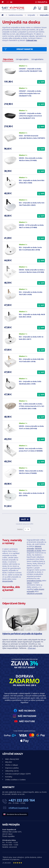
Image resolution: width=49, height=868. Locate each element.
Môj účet (8, 762)
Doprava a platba (12, 768)
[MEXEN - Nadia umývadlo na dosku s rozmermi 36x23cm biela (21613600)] (10, 272)
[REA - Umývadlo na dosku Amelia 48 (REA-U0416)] (10, 495)
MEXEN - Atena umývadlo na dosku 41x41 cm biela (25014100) (31, 427)
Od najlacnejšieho (22, 59)
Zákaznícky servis (12, 771)
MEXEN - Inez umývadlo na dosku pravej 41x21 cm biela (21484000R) (31, 449)
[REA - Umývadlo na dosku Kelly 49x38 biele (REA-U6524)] (10, 317)
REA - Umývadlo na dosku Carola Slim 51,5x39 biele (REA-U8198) (30, 248)
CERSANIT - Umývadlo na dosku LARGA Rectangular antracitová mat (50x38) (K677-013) (30, 115)
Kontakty (8, 776)
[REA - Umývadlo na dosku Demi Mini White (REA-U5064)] (10, 182)
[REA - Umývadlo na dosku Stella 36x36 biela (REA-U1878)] (10, 384)
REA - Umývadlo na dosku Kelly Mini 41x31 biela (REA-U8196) (31, 360)
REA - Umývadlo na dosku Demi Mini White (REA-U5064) (31, 181)
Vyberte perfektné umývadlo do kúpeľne (22, 633)
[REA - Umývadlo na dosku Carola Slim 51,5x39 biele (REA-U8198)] (10, 249)
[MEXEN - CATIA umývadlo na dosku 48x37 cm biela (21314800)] (10, 227)
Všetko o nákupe (11, 765)
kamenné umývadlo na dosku (34, 549)
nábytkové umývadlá (34, 593)
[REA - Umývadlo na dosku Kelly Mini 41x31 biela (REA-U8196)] (10, 361)
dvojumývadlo (7, 581)
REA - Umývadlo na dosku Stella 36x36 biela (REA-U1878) (30, 382)
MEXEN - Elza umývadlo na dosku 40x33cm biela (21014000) (30, 159)
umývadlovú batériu (34, 580)
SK (11, 2)
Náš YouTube (27, 721)
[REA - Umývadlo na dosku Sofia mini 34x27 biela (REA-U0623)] (10, 205)
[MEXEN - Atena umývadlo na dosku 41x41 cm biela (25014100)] (10, 428)
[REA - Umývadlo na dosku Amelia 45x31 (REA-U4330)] (10, 294)
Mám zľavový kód (12, 759)
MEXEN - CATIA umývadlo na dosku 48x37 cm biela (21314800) (31, 226)
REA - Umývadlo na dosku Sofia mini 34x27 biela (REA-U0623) (31, 204)
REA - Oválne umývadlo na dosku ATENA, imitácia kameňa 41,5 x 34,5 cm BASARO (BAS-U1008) (31, 406)
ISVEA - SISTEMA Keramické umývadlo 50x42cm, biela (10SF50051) (32, 137)
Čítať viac (31, 648)
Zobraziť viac (31, 40)
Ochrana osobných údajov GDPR (18, 774)
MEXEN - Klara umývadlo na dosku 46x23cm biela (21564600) (31, 472)
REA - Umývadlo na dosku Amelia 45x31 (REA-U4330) (30, 293)
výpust (29, 583)
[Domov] (3, 2)
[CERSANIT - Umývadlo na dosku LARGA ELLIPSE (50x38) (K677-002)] (10, 71)
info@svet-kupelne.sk (18, 807)
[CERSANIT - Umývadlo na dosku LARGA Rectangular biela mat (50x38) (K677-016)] (10, 93)
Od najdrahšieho (37, 59)
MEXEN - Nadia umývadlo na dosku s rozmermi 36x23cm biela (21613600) (32, 271)
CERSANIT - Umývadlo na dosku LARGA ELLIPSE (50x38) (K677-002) (30, 70)
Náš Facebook (27, 710)
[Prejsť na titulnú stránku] (13, 8)
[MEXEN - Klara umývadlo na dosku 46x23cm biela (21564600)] (10, 473)
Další (23, 519)
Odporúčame (8, 59)
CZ (8, 2)
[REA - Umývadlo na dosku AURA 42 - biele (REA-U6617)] (10, 339)
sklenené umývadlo (34, 547)
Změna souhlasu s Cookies (15, 779)
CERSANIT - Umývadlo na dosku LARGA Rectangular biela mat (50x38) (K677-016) (30, 93)
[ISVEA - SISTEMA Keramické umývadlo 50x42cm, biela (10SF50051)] (10, 138)
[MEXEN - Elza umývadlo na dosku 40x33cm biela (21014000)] (10, 160)
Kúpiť (42, 82)
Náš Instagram (27, 715)
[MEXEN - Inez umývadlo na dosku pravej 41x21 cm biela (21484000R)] (10, 451)
